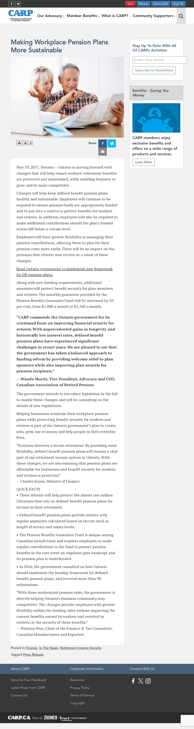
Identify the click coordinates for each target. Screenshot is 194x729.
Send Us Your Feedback (28, 680)
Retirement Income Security (81, 648)
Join (130, 4)
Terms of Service (82, 695)
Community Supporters (153, 15)
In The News (48, 648)
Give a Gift (161, 4)
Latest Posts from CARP (28, 688)
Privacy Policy (79, 688)
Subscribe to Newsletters (154, 70)
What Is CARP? (115, 15)
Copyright (77, 703)
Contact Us (19, 695)
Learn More (143, 162)
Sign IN (178, 4)
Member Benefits (82, 15)
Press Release (33, 655)
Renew (143, 4)
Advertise (77, 680)
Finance (31, 648)
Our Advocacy (50, 15)
